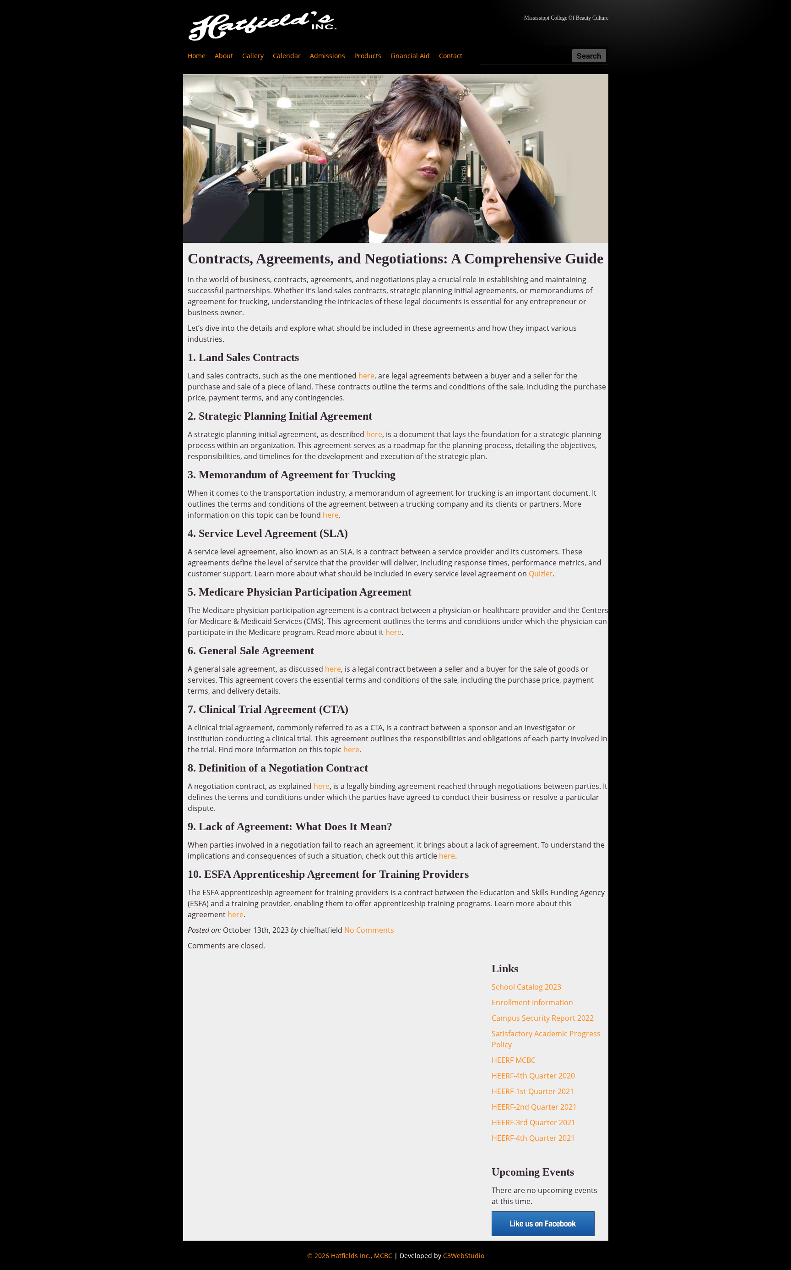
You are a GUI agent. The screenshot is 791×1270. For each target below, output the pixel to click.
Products (367, 55)
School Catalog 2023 (526, 987)
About (224, 55)
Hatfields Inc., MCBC (361, 1255)
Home (197, 55)
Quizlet (541, 574)
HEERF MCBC (514, 1060)
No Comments (369, 930)
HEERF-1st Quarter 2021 (533, 1091)
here (366, 376)
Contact (450, 55)
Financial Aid (410, 55)
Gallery (253, 55)
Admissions (327, 55)
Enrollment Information (532, 1002)
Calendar (287, 55)
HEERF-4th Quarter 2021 (533, 1138)
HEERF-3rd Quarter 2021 (533, 1122)
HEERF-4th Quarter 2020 (533, 1076)
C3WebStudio (463, 1255)
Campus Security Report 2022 (543, 1018)
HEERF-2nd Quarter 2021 (534, 1107)
